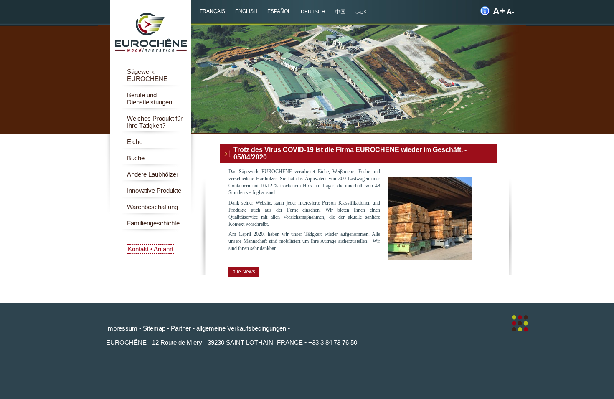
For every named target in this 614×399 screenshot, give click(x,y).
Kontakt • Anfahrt (150, 249)
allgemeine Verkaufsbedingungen (241, 328)
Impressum (121, 328)
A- (510, 12)
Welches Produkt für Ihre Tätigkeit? (155, 122)
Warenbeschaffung (152, 206)
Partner (181, 328)
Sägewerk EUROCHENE (147, 75)
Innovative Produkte (154, 190)
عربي (361, 11)
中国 (340, 12)
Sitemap (154, 328)
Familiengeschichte (153, 223)
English (246, 11)
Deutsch (313, 12)
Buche (136, 158)
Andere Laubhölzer (152, 174)
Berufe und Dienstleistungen (149, 98)
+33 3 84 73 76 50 (332, 342)
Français (212, 11)
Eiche (134, 141)
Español (279, 11)
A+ (499, 11)
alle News (244, 272)
